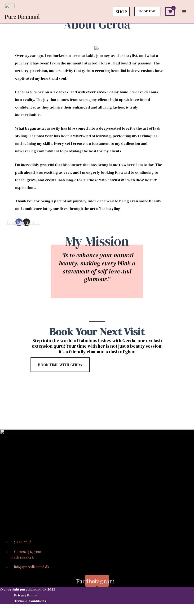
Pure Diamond (22, 16)
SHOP (121, 11)
